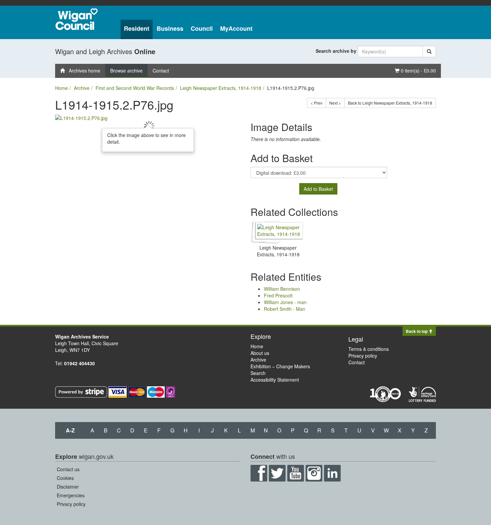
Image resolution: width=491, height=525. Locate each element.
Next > (335, 103)
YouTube (295, 473)
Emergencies (71, 495)
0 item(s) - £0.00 (415, 70)
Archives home (82, 70)
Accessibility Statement (275, 379)
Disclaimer (68, 486)
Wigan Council (76, 19)
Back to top (417, 331)
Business (170, 28)
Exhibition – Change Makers (280, 366)
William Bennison (282, 288)
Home (61, 88)
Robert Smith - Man (284, 308)
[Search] (429, 51)
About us (260, 353)
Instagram (314, 473)
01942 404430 (79, 363)
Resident (136, 28)
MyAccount (236, 28)
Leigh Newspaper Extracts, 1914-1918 (220, 88)
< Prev (316, 103)
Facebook (259, 473)
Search (258, 373)
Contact (161, 70)
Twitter (277, 473)
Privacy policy (362, 355)
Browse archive (126, 70)
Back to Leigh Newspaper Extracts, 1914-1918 (390, 103)
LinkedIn (332, 473)
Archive (82, 88)
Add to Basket (318, 188)
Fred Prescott (278, 295)
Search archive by (336, 50)
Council (202, 28)
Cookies (65, 478)
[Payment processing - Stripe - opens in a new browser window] (82, 391)
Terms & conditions (368, 349)
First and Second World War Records (135, 88)
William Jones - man (285, 302)
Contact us (68, 469)
